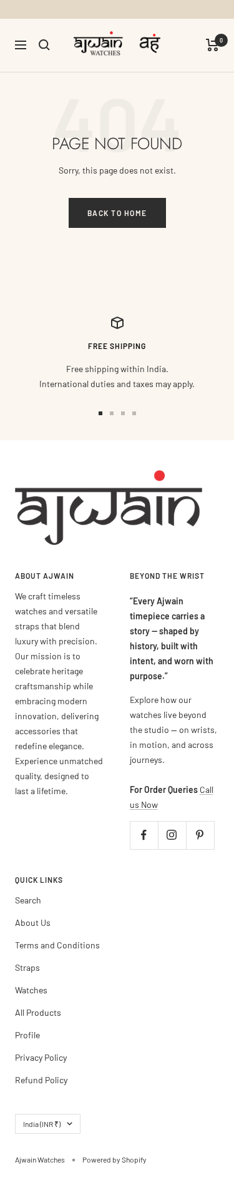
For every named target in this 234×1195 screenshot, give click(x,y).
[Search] (44, 45)
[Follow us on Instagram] (172, 835)
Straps (27, 967)
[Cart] (212, 45)
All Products (38, 1012)
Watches (31, 990)
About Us (33, 922)
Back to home (117, 213)
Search (28, 900)
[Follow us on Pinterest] (200, 835)
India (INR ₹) (42, 1123)
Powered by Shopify (114, 1159)
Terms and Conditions (57, 945)
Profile (27, 1035)
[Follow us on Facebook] (144, 835)
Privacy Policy (41, 1057)
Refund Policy (41, 1080)
